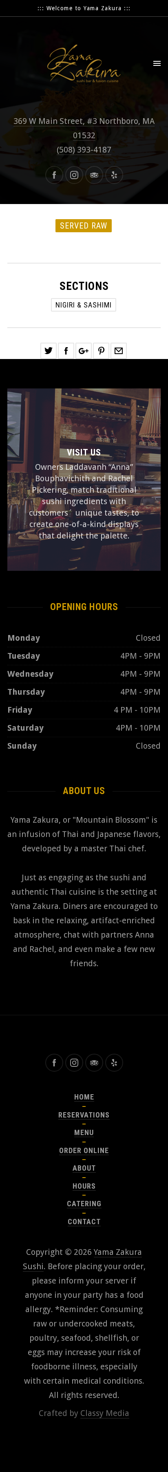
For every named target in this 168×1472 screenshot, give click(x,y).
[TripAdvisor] (94, 175)
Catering (84, 1203)
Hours (84, 1186)
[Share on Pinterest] (101, 351)
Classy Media (104, 1413)
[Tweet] (48, 351)
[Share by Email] (119, 351)
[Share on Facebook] (66, 351)
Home (84, 1097)
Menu (84, 1132)
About (84, 1168)
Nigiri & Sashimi (83, 305)
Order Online (84, 1150)
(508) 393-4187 (84, 150)
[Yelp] (114, 175)
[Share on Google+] (83, 351)
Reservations (84, 1115)
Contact (84, 1221)
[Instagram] (74, 175)
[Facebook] (54, 175)
